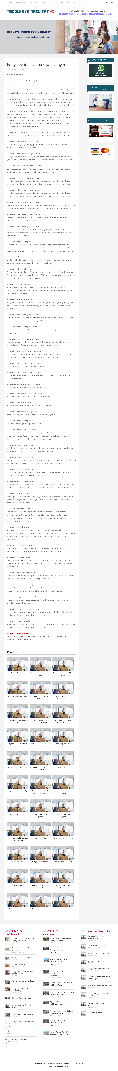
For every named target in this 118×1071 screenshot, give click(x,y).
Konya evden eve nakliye (18, 696)
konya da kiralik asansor (18, 862)
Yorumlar (21, 942)
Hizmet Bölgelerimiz (62, 2)
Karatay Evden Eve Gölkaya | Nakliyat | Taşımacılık (61, 1012)
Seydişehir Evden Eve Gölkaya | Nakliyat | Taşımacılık (59, 950)
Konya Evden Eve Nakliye (23, 957)
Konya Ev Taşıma (19, 964)
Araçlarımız (46, 2)
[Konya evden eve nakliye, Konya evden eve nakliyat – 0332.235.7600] (31, 14)
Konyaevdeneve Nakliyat (40, 744)
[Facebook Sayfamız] (106, 2)
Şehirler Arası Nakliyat (21, 998)
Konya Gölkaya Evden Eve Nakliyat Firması (23, 939)
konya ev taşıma (63, 909)
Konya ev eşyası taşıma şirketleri (22, 633)
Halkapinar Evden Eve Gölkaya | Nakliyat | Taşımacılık (59, 961)
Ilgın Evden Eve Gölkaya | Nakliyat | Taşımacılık (61, 1003)
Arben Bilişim (64, 1066)
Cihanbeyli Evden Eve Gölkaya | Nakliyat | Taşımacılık (59, 973)
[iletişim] (85, 15)
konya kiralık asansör (40, 862)
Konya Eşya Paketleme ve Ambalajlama (23, 972)
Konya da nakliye (17, 673)
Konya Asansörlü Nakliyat (23, 981)
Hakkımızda (20, 2)
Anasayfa (9, 2)
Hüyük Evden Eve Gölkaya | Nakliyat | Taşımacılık (62, 1033)
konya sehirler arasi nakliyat (17, 791)
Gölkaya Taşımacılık (63, 767)
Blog (75, 2)
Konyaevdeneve (17, 885)
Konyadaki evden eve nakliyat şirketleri (97, 937)
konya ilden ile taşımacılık (63, 838)
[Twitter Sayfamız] (112, 2)
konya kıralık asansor (40, 909)
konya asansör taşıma (17, 909)
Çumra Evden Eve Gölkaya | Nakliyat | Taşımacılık (62, 984)
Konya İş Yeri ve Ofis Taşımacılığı (20, 989)
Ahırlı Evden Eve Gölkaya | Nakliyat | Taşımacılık (61, 939)
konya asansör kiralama (18, 814)
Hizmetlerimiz (33, 2)
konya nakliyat (40, 838)
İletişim (83, 2)
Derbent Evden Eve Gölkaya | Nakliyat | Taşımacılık (58, 1022)
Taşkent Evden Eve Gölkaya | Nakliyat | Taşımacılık (62, 993)
